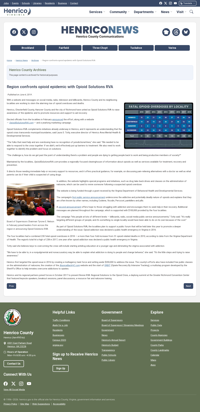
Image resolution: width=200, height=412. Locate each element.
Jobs (6, 3)
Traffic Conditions (61, 320)
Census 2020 (59, 340)
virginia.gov (58, 345)
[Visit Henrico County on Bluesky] (186, 32)
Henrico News (22, 60)
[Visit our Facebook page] (6, 384)
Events (15, 3)
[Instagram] (170, 3)
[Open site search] (191, 12)
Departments (144, 12)
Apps (153, 365)
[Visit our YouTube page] (29, 384)
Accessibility (59, 404)
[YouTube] (175, 3)
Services (95, 12)
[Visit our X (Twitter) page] (13, 384)
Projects (155, 330)
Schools (26, 3)
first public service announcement (88, 197)
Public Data (156, 325)
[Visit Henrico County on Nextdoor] (166, 32)
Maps (153, 360)
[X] (165, 3)
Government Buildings (161, 340)
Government (108, 330)
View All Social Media (14, 389)
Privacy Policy (10, 404)
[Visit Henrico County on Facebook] (14, 32)
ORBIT (107, 265)
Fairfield (64, 47)
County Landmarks (160, 350)
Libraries (37, 3)
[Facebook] (160, 3)
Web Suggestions (41, 404)
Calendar (155, 355)
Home (9, 60)
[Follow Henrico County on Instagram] (34, 32)
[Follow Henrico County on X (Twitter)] (24, 32)
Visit (180, 12)
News (165, 12)
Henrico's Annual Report (113, 340)
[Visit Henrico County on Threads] (176, 32)
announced (57, 119)
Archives (35, 60)
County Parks (157, 345)
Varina (172, 47)
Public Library (108, 360)
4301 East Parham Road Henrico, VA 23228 (19, 345)
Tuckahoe (136, 47)
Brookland (28, 47)
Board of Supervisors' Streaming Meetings (123, 325)
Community (118, 12)
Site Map (24, 404)
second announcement (70, 207)
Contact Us (13, 363)
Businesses (58, 335)
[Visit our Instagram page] (21, 384)
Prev (11, 286)
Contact (74, 3)
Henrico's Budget (110, 345)
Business (62, 3)
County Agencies (159, 335)
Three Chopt (100, 47)
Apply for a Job (60, 325)
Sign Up (60, 368)
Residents (50, 3)
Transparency (108, 350)
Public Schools (109, 355)
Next (188, 286)
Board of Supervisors (112, 320)
